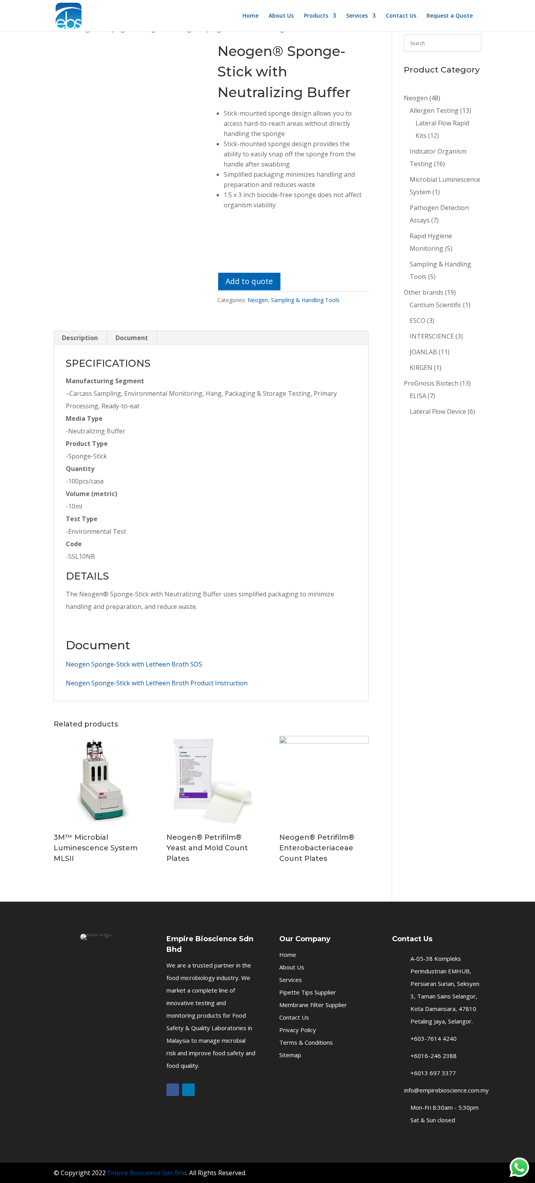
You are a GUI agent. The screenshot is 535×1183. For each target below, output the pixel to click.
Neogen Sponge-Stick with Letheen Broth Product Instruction (157, 683)
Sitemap (290, 1055)
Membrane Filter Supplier (313, 1005)
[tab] (80, 337)
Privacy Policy (297, 1030)
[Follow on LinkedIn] (188, 1089)
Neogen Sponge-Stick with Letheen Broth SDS (134, 664)
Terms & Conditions (306, 1042)
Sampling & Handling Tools (305, 300)
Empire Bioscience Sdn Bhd (146, 1173)
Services (357, 16)
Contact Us (401, 16)
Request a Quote (450, 16)
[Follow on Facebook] (172, 1089)
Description (80, 337)
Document (132, 337)
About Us (281, 16)
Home (250, 16)
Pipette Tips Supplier (307, 992)
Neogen (258, 300)
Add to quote (249, 281)
